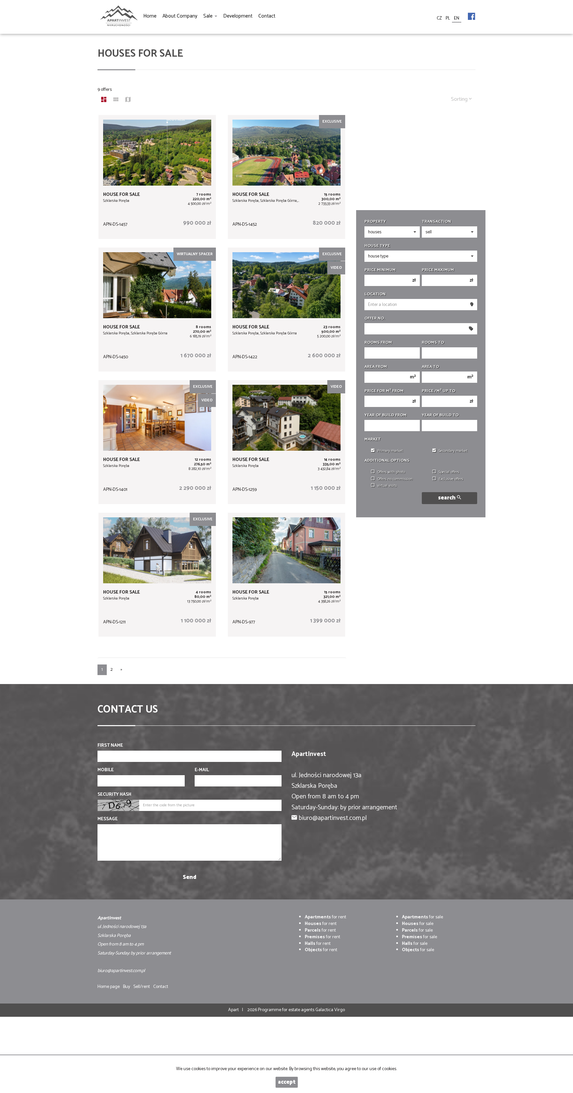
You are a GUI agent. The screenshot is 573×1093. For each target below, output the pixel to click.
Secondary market (453, 451)
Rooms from (378, 343)
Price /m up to (438, 391)
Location (375, 294)
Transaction (436, 222)
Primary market (390, 451)
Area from (375, 367)
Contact (160, 987)
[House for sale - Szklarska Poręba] (157, 177)
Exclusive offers (451, 479)
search (447, 497)
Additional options (387, 461)
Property (375, 222)
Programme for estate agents (286, 1010)
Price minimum (380, 270)
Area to (430, 367)
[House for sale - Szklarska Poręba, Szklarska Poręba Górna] (157, 310)
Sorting (460, 99)
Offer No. (374, 318)
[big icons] (103, 100)
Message (107, 819)
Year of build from (385, 415)
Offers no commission (395, 479)
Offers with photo (391, 472)
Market (372, 439)
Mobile (105, 770)
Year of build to (440, 415)
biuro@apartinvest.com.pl (333, 818)
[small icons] (116, 100)
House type (377, 246)
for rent (325, 917)
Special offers (449, 472)
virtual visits (387, 486)
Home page (108, 987)
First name (110, 745)
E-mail (202, 770)
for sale (422, 917)
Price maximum (438, 270)
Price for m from (384, 391)
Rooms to (433, 343)
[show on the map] (128, 100)
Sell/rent (141, 987)
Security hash (114, 794)
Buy (126, 987)
